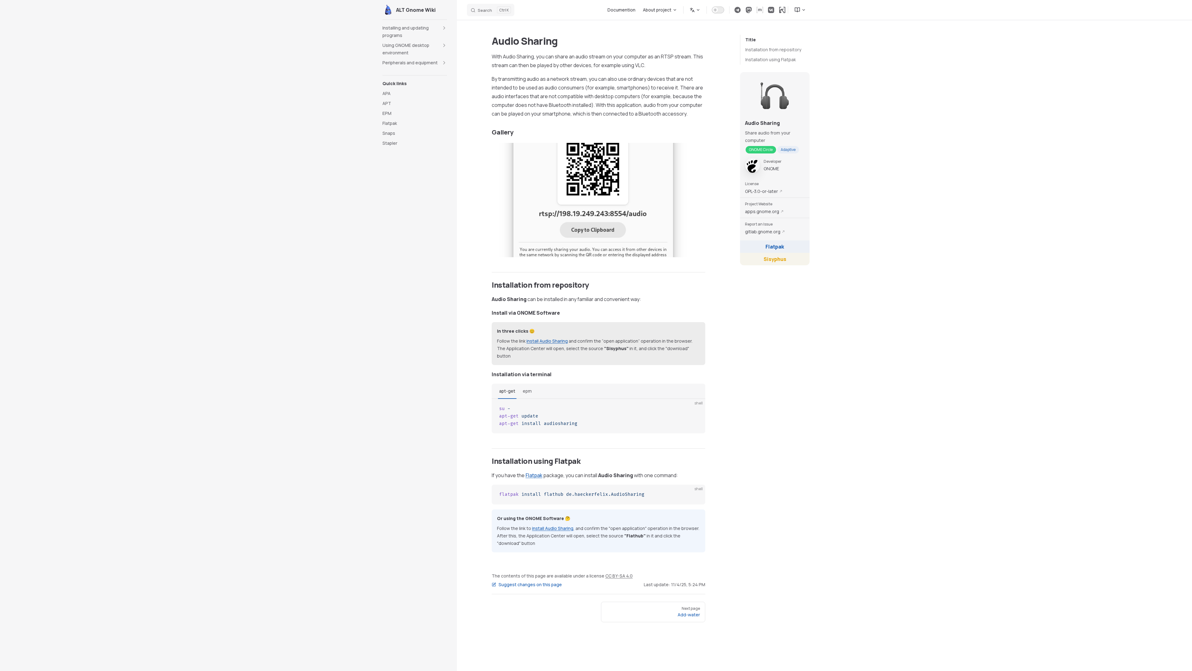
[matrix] (759, 10)
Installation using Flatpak (770, 59)
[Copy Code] (695, 409)
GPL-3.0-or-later (761, 191)
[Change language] (695, 10)
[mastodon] (748, 10)
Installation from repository (773, 49)
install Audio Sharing (547, 341)
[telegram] (737, 10)
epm (527, 391)
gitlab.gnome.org (762, 232)
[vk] (771, 10)
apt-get (507, 391)
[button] (414, 31)
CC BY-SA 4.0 (619, 576)
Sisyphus (775, 259)
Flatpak (774, 246)
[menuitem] (797, 10)
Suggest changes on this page (530, 584)
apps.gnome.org (762, 211)
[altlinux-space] (782, 10)
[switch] (718, 10)
